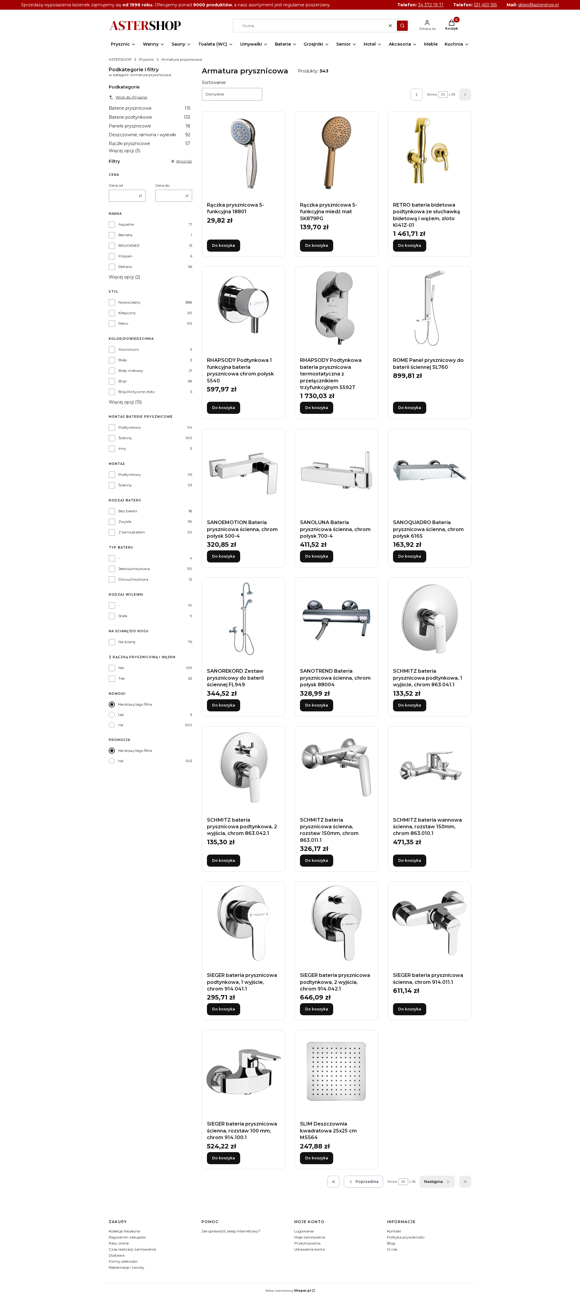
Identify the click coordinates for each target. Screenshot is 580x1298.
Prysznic (146, 59)
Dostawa (116, 1255)
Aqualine (126, 224)
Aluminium (128, 349)
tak (121, 714)
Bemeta (125, 235)
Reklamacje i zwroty (126, 1267)
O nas (392, 1249)
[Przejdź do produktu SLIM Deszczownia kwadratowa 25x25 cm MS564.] (336, 1072)
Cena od (116, 185)
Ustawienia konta (309, 1249)
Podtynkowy (129, 427)
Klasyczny (127, 313)
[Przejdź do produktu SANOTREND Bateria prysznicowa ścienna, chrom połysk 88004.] (336, 619)
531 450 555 (485, 5)
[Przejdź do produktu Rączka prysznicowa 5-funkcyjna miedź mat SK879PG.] (336, 153)
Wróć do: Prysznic (131, 97)
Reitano (125, 266)
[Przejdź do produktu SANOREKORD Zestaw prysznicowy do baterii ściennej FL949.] (243, 619)
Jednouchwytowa (134, 568)
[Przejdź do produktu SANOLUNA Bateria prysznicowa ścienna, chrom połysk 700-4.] (336, 470)
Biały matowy (130, 370)
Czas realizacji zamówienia (132, 1249)
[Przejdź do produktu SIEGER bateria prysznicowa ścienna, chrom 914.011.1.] (429, 923)
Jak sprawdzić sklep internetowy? (230, 1231)
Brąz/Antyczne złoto (136, 391)
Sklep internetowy (288, 1291)
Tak (121, 678)
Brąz (122, 381)
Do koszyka (223, 245)
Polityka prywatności (405, 1237)
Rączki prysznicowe (149, 143)
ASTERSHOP (120, 59)
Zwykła (124, 521)
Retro (123, 323)
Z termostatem (131, 532)
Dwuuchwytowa (133, 579)
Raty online (119, 1243)
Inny (122, 448)
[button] (402, 26)
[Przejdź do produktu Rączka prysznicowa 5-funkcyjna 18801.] (243, 153)
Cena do (162, 185)
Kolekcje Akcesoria (124, 1231)
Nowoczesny (129, 302)
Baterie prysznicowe (149, 108)
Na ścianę (126, 641)
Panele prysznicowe (149, 126)
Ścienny (125, 438)
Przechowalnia (307, 1243)
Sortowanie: (214, 82)
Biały (122, 360)
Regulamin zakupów (127, 1237)
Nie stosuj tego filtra (135, 704)
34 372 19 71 (430, 5)
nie (120, 725)
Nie (121, 667)
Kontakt (394, 1231)
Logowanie (304, 1231)
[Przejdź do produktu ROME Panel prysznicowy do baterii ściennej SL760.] (429, 308)
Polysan (125, 256)
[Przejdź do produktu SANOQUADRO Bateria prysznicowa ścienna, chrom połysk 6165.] (429, 470)
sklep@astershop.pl (538, 5)
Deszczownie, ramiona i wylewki (149, 134)
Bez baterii (127, 511)
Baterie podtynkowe (149, 117)
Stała (122, 616)
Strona (432, 94)
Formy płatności (123, 1261)
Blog (391, 1243)
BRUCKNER (129, 245)
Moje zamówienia (309, 1237)
